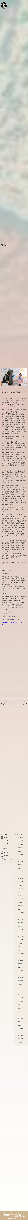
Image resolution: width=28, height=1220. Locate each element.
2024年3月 (20, 936)
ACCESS (5, 13)
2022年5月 (20, 1011)
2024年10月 (21, 912)
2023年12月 (20, 946)
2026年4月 (20, 851)
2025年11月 (20, 868)
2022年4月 (20, 1015)
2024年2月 (20, 939)
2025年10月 (21, 871)
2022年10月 (21, 994)
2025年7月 (20, 881)
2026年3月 (20, 854)
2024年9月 (20, 916)
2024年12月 (20, 905)
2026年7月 (20, 841)
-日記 (4, 845)
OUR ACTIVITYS (8, 859)
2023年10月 (21, 953)
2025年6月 (20, 885)
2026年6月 (20, 844)
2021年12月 (20, 1028)
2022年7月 (20, 1004)
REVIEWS (6, 852)
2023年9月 (20, 957)
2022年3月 (20, 1018)
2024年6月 (20, 926)
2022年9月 (20, 997)
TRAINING (9, 5)
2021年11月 (20, 1032)
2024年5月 (20, 929)
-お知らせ (5, 840)
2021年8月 (20, 1042)
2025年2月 (20, 899)
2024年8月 (20, 919)
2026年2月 (20, 858)
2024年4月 (20, 933)
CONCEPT (8, 3)
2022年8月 (20, 1001)
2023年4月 (20, 974)
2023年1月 (20, 984)
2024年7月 (20, 922)
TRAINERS (6, 855)
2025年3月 (20, 895)
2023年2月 (20, 980)
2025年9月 (20, 875)
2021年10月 (20, 1035)
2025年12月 (20, 864)
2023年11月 (20, 950)
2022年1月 (20, 1025)
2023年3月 (20, 977)
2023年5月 (20, 970)
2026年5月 (20, 847)
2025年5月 (20, 888)
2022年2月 (20, 1021)
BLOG (7, 9)
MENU (7, 7)
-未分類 (5, 848)
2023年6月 (20, 967)
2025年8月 (20, 878)
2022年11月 (20, 991)
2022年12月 (20, 987)
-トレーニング (6, 843)
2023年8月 (20, 960)
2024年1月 (20, 943)
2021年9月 (20, 1038)
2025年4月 (20, 892)
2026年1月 (20, 861)
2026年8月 (20, 837)
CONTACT (7, 11)
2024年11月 (20, 909)
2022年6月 (20, 1008)
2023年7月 (20, 963)
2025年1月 (20, 902)
